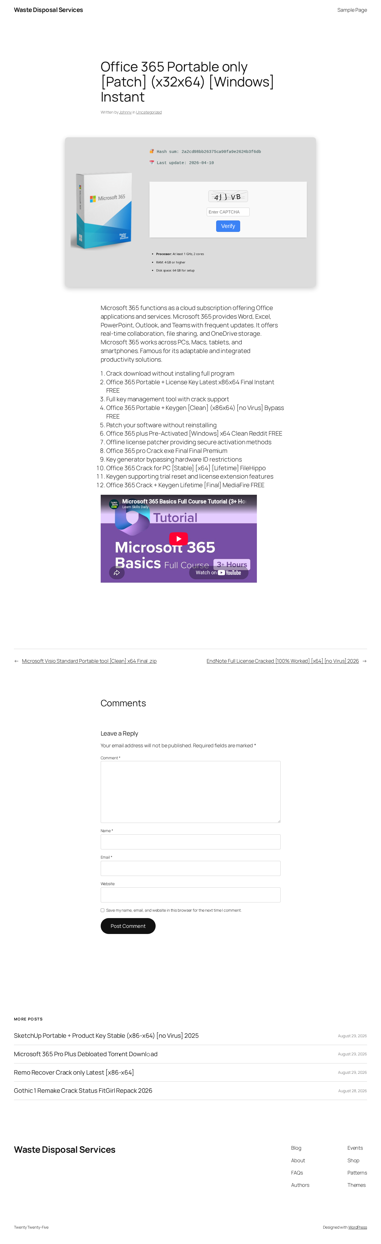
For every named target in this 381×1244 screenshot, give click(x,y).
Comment (110, 757)
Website (108, 883)
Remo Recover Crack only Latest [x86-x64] (74, 1072)
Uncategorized (149, 112)
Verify (228, 226)
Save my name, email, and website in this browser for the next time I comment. (173, 910)
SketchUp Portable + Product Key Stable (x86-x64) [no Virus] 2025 (106, 1035)
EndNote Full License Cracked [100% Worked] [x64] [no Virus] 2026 (283, 660)
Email (106, 857)
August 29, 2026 (352, 1035)
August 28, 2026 (352, 1090)
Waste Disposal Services (48, 10)
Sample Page (352, 9)
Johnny (125, 112)
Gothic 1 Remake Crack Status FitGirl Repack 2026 (83, 1090)
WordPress (357, 1227)
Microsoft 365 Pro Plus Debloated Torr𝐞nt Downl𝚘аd (86, 1054)
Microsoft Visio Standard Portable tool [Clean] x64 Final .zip (89, 660)
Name (107, 830)
